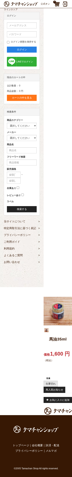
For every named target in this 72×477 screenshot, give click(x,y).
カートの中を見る (22, 97)
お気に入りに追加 (59, 399)
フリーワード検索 (16, 156)
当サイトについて (22, 221)
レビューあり (14, 195)
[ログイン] (65, 4)
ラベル (10, 201)
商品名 (10, 144)
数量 (48, 378)
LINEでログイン (24, 61)
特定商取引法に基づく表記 (22, 228)
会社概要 (37, 445)
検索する (22, 209)
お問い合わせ (22, 262)
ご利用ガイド (22, 241)
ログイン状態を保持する (23, 41)
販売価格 (11, 169)
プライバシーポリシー (22, 234)
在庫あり (11, 188)
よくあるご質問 (22, 255)
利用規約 (22, 248)
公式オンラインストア (27, 5)
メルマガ (51, 450)
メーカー (11, 132)
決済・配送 (52, 445)
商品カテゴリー (15, 120)
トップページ (21, 445)
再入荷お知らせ (54, 389)
